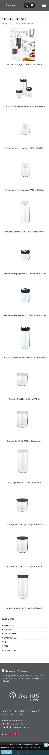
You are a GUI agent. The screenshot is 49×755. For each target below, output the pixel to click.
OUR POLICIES (10, 638)
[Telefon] (26, 5)
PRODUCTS (9, 629)
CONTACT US (10, 650)
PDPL (6, 646)
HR (5, 642)
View (7, 752)
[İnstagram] (6, 734)
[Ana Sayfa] (10, 5)
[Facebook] (2, 734)
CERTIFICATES (10, 633)
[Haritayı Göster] (32, 5)
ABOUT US (8, 625)
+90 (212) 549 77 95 (17, 720)
